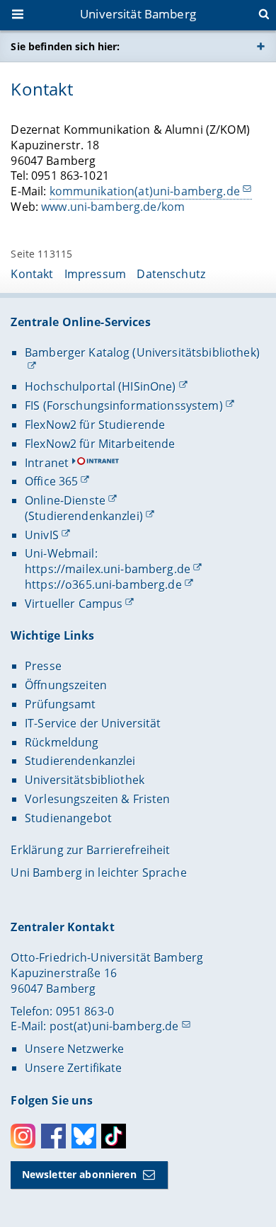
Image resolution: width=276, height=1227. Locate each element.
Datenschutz (171, 274)
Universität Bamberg (138, 14)
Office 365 (51, 481)
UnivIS (42, 535)
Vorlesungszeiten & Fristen (98, 799)
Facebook (53, 1136)
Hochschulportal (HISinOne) (100, 386)
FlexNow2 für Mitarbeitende (100, 443)
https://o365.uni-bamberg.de (103, 584)
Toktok (113, 1136)
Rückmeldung (62, 742)
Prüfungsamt (60, 704)
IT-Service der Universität (93, 723)
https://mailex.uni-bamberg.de (107, 569)
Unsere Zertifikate (73, 1068)
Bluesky (83, 1136)
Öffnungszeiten (66, 685)
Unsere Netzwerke (74, 1048)
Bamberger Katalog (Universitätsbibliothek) (142, 352)
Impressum (95, 274)
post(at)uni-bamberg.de (114, 1026)
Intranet (47, 463)
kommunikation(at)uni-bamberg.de (145, 191)
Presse (43, 666)
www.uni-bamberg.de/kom (113, 206)
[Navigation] (19, 15)
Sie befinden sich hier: (65, 46)
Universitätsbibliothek (84, 780)
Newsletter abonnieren (79, 1174)
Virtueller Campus (73, 603)
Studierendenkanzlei (80, 760)
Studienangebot (68, 818)
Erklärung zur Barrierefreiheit (90, 850)
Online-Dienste (65, 500)
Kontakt (32, 274)
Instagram (23, 1136)
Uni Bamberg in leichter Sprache (98, 872)
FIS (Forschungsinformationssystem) (124, 405)
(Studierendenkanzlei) (84, 516)
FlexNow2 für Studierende (95, 424)
